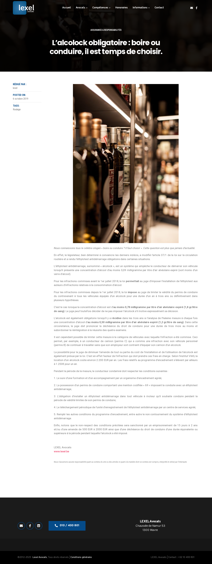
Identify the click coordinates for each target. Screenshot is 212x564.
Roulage (17, 109)
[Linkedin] (38, 526)
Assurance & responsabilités (106, 30)
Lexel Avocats (39, 557)
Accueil (66, 7)
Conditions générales (81, 557)
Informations (140, 7)
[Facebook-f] (196, 8)
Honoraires (121, 7)
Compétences (100, 7)
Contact (159, 7)
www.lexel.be (61, 451)
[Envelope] (191, 8)
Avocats (80, 7)
